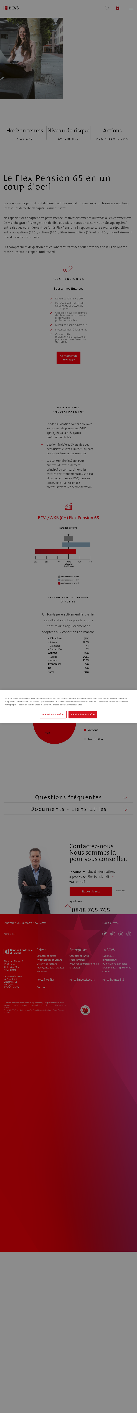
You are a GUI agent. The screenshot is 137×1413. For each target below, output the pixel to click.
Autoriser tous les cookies (82, 714)
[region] (68, 706)
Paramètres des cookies (53, 714)
